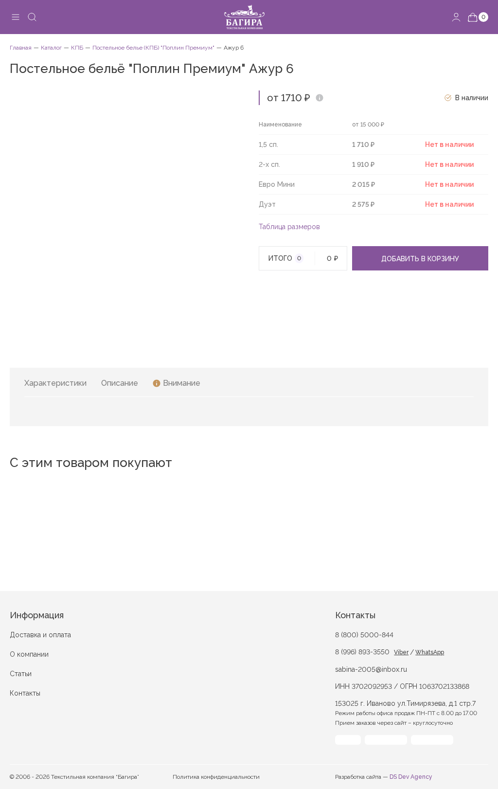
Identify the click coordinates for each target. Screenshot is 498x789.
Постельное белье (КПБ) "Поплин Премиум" (153, 47)
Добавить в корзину (420, 259)
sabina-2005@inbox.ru (371, 669)
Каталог (51, 47)
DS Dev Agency (411, 776)
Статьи (21, 674)
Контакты (25, 693)
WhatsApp (429, 652)
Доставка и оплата (40, 635)
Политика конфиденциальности (216, 776)
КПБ (77, 47)
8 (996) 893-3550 (362, 652)
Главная (21, 47)
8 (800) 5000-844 (364, 635)
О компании (29, 654)
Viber (401, 652)
